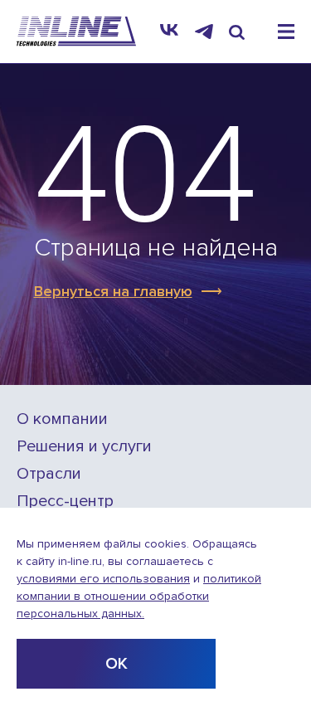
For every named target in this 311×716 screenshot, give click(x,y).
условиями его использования (103, 579)
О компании (62, 419)
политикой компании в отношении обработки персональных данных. (139, 596)
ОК (116, 664)
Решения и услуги (84, 446)
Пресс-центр (65, 501)
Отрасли (49, 474)
